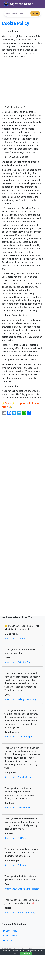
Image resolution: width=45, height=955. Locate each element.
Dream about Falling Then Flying (20, 699)
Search (35, 13)
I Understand (25, 953)
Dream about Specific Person (18, 777)
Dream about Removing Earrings (20, 912)
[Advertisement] (22, 81)
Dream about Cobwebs (15, 865)
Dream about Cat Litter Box (17, 662)
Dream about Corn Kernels (17, 807)
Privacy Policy (10, 930)
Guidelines (8, 940)
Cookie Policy (10, 935)
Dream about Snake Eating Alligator (21, 888)
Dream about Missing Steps (18, 736)
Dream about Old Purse (15, 838)
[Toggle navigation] (39, 4)
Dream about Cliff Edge (15, 638)
